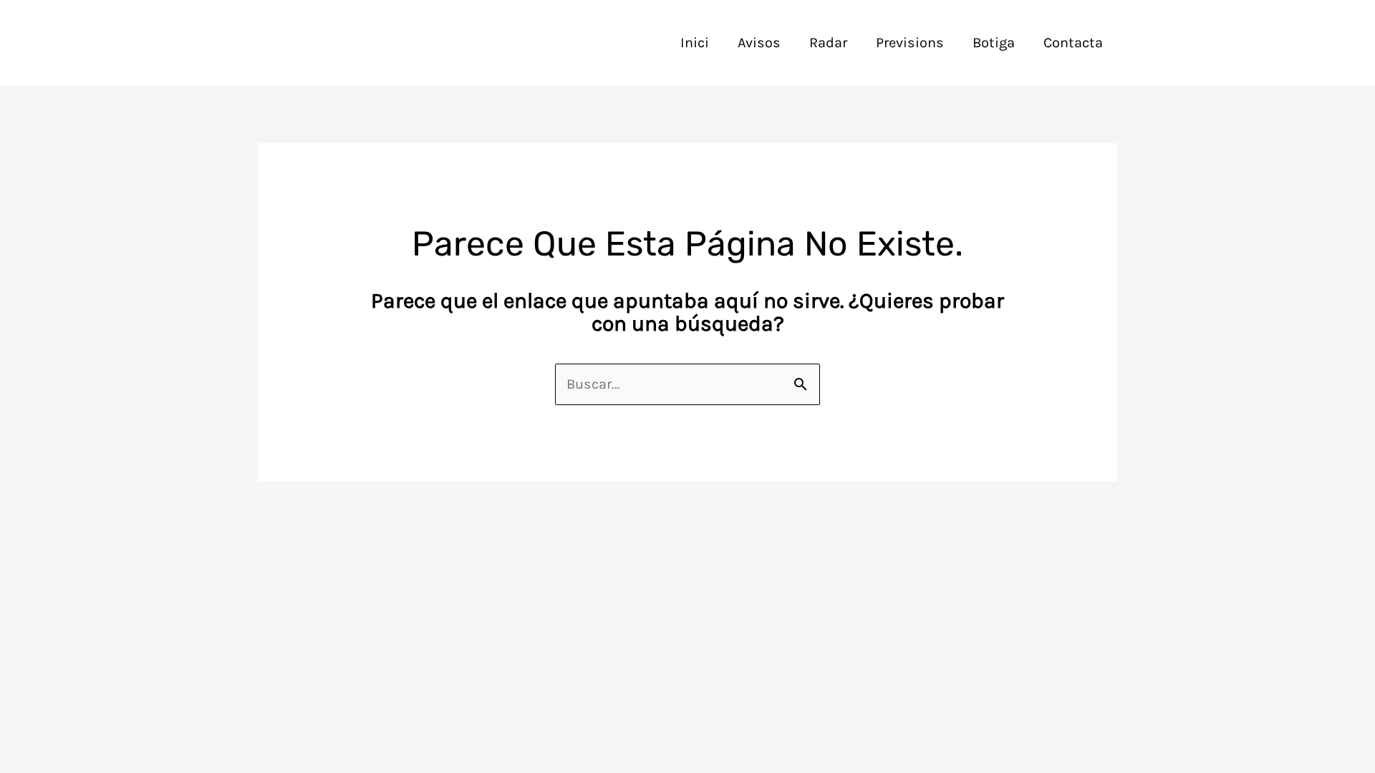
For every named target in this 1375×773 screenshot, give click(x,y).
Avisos (759, 42)
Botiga (994, 42)
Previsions (910, 42)
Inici (694, 42)
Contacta (1073, 42)
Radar (828, 42)
